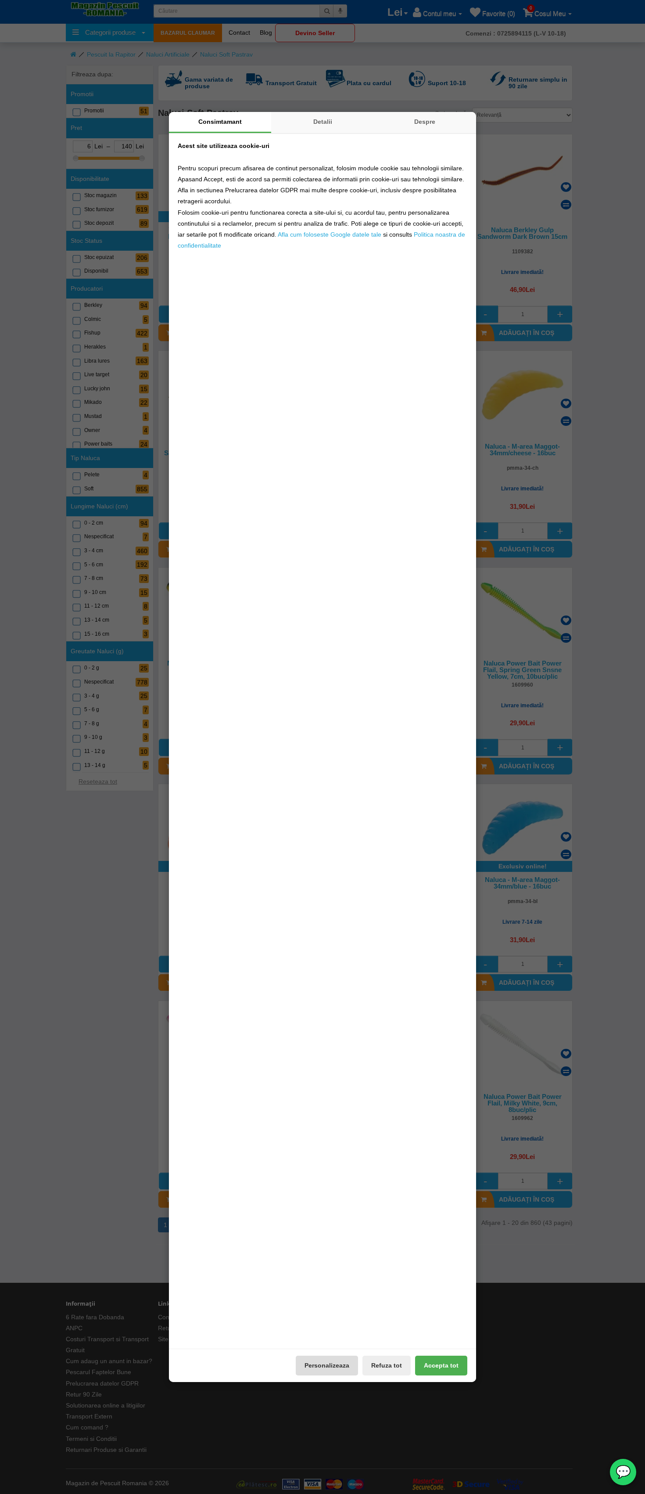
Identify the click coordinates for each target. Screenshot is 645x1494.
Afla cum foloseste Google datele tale (329, 234)
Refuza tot (386, 1365)
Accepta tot (441, 1365)
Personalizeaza (327, 1365)
